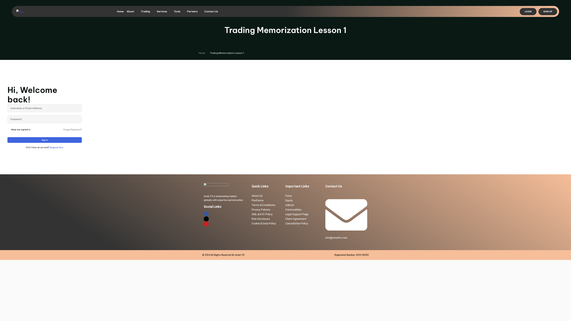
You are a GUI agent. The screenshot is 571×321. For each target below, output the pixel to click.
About (130, 11)
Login (528, 11)
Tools (177, 11)
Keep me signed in (20, 129)
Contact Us (211, 11)
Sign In (44, 140)
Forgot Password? (72, 129)
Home (120, 11)
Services (162, 11)
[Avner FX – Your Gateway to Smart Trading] (20, 11)
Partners (192, 11)
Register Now (56, 147)
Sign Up (547, 11)
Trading (145, 11)
